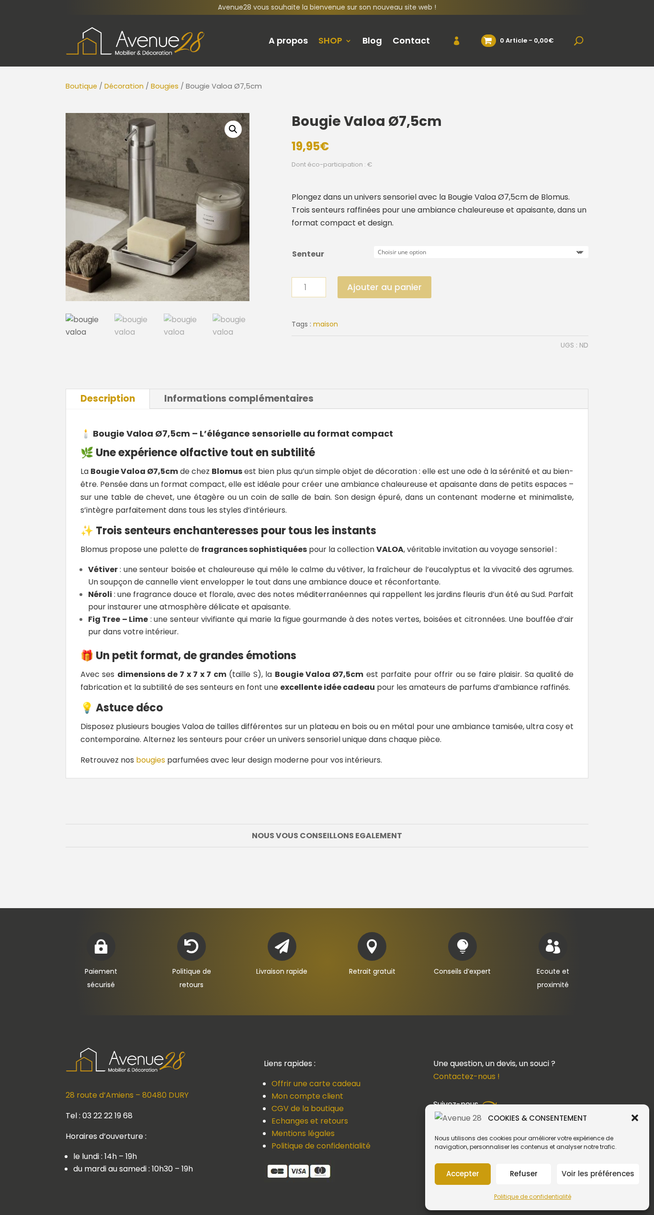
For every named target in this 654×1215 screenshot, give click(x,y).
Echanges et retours (309, 1120)
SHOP (330, 40)
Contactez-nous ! (466, 1076)
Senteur (308, 253)
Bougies (165, 86)
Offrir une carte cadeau (316, 1083)
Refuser (524, 1174)
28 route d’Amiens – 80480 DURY (127, 1095)
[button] (635, 1118)
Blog (372, 40)
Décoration (124, 86)
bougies (150, 759)
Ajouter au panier (384, 287)
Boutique (81, 86)
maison (325, 324)
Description (107, 398)
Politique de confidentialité (532, 1196)
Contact (411, 40)
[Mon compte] (450, 41)
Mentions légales (303, 1133)
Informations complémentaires (239, 398)
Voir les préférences (598, 1174)
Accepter (462, 1174)
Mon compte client (307, 1096)
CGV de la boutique (307, 1108)
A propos (288, 40)
